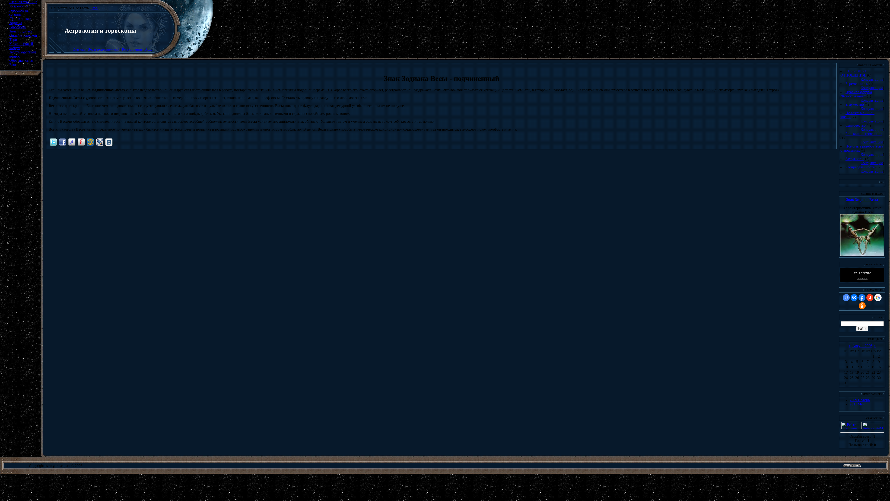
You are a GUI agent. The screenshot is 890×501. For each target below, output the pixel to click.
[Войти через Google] (878, 297)
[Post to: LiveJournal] (99, 142)
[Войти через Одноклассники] (862, 305)
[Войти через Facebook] (861, 297)
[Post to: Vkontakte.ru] (109, 142)
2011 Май (857, 404)
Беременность (857, 84)
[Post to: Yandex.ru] (81, 142)
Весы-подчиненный (103, 49)
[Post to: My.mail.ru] (90, 142)
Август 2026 (862, 346)
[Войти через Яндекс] (869, 297)
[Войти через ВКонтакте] (854, 297)
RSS (95, 8)
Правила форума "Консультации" (856, 94)
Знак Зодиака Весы (862, 200)
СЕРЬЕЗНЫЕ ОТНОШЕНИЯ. (853, 73)
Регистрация (132, 49)
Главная (79, 49)
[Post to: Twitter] (53, 142)
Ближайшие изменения (864, 134)
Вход (148, 49)
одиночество (856, 125)
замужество (855, 104)
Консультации (872, 79)
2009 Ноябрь (860, 400)
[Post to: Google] (71, 142)
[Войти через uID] (846, 297)
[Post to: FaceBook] (62, 142)
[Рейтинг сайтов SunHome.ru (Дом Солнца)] (851, 428)
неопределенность (860, 167)
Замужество (855, 159)
